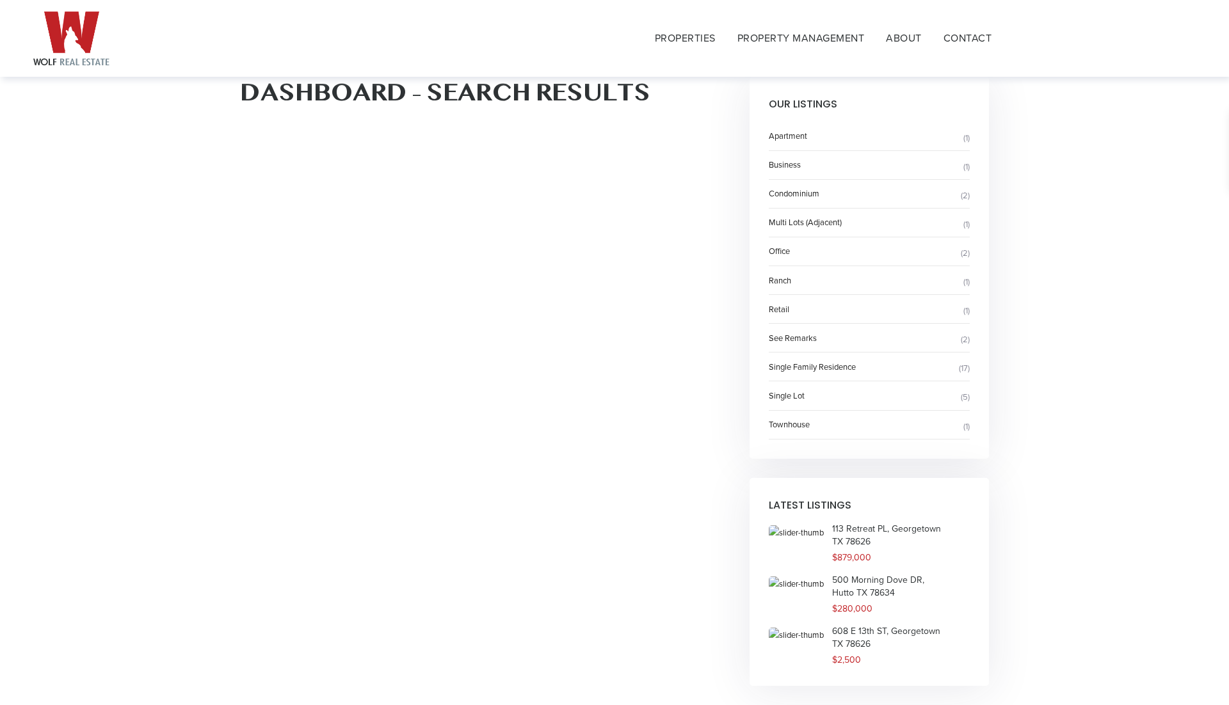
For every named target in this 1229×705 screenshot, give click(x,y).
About (904, 38)
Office (779, 251)
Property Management (801, 38)
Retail (779, 309)
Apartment (788, 136)
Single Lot (787, 396)
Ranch (780, 280)
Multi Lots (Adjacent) (805, 222)
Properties (685, 38)
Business (785, 165)
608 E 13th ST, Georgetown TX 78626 (886, 637)
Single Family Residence (812, 367)
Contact (968, 38)
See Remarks (793, 338)
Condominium (794, 193)
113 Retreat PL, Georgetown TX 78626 (886, 535)
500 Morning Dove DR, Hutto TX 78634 (878, 586)
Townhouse (789, 424)
